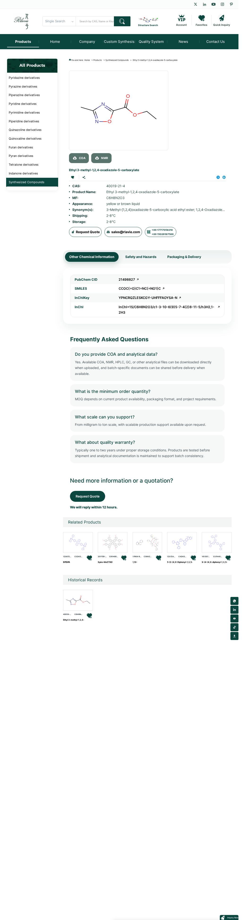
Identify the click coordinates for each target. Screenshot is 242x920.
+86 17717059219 (162, 229)
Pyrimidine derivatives (24, 112)
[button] (72, 177)
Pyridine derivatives (23, 104)
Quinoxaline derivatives (25, 138)
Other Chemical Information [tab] (91, 257)
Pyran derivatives (21, 156)
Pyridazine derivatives (24, 78)
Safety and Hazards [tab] (140, 257)
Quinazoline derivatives (25, 130)
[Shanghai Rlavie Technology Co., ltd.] (21, 21)
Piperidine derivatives (24, 121)
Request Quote (88, 232)
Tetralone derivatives (24, 164)
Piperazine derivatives (24, 95)
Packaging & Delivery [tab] (184, 257)
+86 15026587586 (163, 234)
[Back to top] (234, 636)
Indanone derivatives (23, 173)
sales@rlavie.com (125, 232)
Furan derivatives (21, 147)
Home (87, 60)
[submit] (122, 21)
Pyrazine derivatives (23, 86)
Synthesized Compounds (26, 182)
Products (97, 60)
